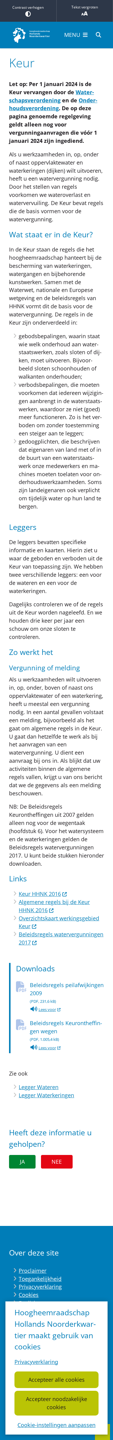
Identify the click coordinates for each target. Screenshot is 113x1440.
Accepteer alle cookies (56, 1379)
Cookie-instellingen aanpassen (56, 1425)
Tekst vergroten (84, 7)
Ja (22, 1161)
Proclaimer (32, 1270)
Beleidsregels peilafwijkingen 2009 (67, 992)
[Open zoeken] (98, 35)
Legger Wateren (38, 1087)
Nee (57, 1161)
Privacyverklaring (36, 1361)
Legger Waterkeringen (46, 1095)
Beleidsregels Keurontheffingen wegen (66, 1030)
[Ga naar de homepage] (31, 35)
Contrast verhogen (28, 7)
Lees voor (50, 1010)
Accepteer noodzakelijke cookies (56, 1403)
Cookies (29, 1294)
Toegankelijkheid (40, 1278)
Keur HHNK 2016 (40, 893)
